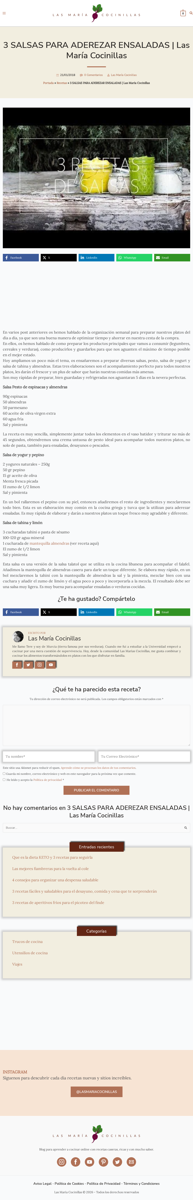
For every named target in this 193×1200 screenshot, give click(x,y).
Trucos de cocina (27, 941)
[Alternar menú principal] (4, 13)
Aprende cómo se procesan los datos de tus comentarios (98, 768)
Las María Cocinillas (124, 75)
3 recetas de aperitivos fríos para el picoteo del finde (58, 902)
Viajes (17, 964)
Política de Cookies (69, 1183)
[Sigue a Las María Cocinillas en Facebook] (17, 665)
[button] (191, 13)
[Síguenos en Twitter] (118, 1164)
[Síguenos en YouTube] (90, 1164)
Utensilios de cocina (30, 952)
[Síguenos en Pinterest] (104, 1164)
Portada (48, 83)
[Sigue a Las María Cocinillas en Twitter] (28, 665)
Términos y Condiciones (141, 1183)
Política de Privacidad (103, 1183)
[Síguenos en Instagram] (62, 1164)
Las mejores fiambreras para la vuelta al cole (50, 868)
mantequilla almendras (49, 543)
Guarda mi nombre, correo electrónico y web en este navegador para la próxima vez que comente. (71, 774)
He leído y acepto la (35, 780)
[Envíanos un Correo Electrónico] (131, 1164)
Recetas (62, 83)
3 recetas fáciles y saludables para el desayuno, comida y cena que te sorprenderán (84, 891)
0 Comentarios (93, 75)
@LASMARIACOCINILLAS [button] (96, 1092)
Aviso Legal (42, 1183)
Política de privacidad (48, 780)
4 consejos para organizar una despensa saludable (55, 880)
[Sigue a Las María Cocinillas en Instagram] (39, 665)
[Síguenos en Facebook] (76, 1164)
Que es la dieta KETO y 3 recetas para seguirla (52, 857)
